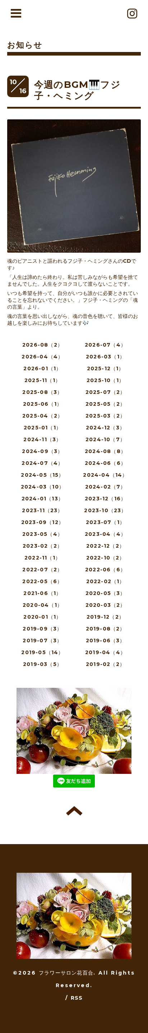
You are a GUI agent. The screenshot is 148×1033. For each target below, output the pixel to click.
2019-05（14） (42, 652)
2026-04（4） (42, 356)
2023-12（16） (105, 498)
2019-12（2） (105, 617)
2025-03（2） (105, 416)
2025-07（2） (105, 392)
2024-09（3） (42, 451)
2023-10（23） (105, 510)
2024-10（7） (105, 439)
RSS (77, 998)
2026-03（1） (105, 356)
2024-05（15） (42, 475)
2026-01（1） (42, 368)
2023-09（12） (42, 522)
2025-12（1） (105, 368)
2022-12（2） (105, 546)
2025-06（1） (42, 404)
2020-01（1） (42, 617)
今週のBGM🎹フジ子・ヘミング (77, 90)
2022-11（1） (42, 557)
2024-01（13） (43, 498)
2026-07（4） (105, 345)
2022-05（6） (42, 581)
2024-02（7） (105, 487)
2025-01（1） (42, 427)
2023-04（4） (105, 534)
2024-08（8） (105, 451)
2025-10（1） (105, 380)
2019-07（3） (42, 640)
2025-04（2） (42, 416)
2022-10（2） (105, 557)
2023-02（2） (43, 546)
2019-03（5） (42, 664)
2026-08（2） (42, 345)
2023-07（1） (105, 522)
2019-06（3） (105, 640)
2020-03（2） (105, 605)
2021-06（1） (42, 593)
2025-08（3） (42, 392)
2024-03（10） (42, 487)
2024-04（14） (105, 475)
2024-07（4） (42, 463)
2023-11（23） (42, 510)
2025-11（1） (42, 380)
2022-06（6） (105, 569)
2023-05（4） (42, 534)
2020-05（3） (105, 593)
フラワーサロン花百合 (66, 973)
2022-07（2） (42, 569)
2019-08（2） (105, 628)
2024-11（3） (42, 439)
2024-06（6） (105, 463)
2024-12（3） (105, 427)
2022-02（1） (105, 581)
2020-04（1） (43, 605)
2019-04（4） (105, 652)
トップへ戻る (74, 810)
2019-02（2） (105, 664)
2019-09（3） (42, 628)
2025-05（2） (105, 404)
